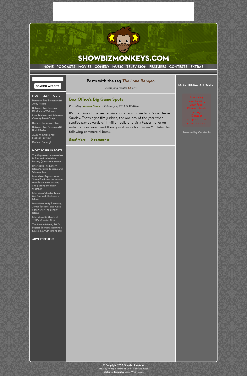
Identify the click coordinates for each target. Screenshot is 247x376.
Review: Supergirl (42, 142)
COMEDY (102, 67)
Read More (77, 139)
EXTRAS (197, 67)
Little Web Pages (134, 371)
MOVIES (85, 67)
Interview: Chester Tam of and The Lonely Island (46, 196)
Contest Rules (140, 368)
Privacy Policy (106, 368)
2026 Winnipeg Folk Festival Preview (43, 136)
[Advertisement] (123, 11)
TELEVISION (136, 67)
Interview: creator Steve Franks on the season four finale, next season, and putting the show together (47, 182)
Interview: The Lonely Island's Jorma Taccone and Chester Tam (47, 169)
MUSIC (118, 67)
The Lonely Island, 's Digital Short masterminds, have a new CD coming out (47, 227)
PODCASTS (66, 67)
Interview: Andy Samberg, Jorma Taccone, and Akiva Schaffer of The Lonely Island (47, 208)
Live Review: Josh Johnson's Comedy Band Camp (47, 117)
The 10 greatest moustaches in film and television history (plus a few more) (47, 158)
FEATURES (157, 67)
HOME (48, 67)
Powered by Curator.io (197, 132)
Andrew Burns (91, 106)
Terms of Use (124, 368)
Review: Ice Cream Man (45, 123)
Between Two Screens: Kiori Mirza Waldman (45, 110)
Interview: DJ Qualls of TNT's (45, 219)
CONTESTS (178, 67)
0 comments (100, 139)
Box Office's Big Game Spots (96, 99)
